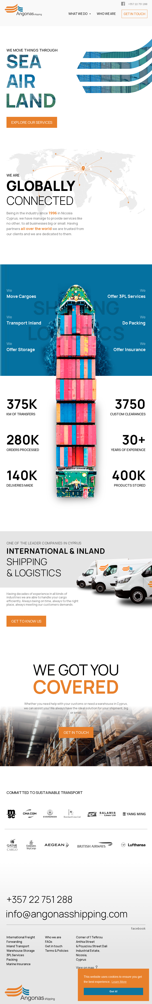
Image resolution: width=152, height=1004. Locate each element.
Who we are (53, 937)
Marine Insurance (18, 964)
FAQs (48, 942)
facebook (138, 928)
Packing (11, 959)
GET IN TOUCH (76, 732)
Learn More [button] (119, 981)
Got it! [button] (114, 991)
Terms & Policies (56, 951)
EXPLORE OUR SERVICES (31, 122)
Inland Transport (17, 946)
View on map (85, 967)
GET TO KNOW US (26, 621)
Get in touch (53, 946)
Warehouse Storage (20, 951)
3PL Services (15, 955)
